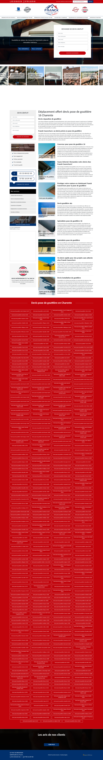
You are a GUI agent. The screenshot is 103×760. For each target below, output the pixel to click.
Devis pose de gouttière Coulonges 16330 (20, 620)
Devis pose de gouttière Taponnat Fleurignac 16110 (83, 354)
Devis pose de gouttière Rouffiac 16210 (20, 454)
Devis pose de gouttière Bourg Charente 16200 (83, 667)
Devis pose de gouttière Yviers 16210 (83, 311)
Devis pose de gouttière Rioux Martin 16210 (41, 458)
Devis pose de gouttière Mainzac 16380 (41, 529)
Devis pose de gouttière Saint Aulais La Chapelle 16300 (83, 432)
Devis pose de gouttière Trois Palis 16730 (62, 347)
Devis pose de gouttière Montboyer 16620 (62, 511)
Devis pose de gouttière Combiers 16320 (40, 623)
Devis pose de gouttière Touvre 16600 (41, 350)
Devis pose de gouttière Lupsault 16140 (62, 537)
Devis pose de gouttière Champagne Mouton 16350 (83, 647)
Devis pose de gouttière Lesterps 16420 (62, 551)
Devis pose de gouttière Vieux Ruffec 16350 (62, 331)
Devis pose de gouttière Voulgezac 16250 (83, 315)
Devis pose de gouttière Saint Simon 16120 (62, 379)
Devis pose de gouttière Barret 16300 (41, 692)
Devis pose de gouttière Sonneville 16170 (83, 361)
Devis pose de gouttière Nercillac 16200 (41, 491)
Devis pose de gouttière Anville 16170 (62, 705)
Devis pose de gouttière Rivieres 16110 (20, 458)
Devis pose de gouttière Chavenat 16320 (19, 635)
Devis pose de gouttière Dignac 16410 (41, 609)
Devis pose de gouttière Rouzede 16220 (62, 445)
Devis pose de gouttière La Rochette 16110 (62, 454)
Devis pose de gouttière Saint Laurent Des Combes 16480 (83, 401)
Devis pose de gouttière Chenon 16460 (41, 631)
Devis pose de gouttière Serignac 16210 (83, 364)
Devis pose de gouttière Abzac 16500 (72, 721)
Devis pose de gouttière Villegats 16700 (41, 327)
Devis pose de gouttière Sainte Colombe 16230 (20, 428)
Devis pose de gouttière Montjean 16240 (83, 503)
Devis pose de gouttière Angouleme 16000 (20, 710)
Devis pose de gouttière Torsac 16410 (20, 354)
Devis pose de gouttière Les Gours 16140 (40, 577)
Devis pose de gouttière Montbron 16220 (41, 511)
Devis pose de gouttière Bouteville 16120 (62, 667)
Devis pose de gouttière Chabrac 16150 (20, 655)
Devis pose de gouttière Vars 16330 (41, 343)
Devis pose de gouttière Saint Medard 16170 (19, 311)
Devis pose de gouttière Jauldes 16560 (20, 565)
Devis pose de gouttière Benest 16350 (41, 684)
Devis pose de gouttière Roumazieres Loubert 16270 (20, 542)
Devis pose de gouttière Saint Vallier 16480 (41, 375)
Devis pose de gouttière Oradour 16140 (41, 488)
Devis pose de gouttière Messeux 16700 (41, 514)
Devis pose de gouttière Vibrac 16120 (20, 336)
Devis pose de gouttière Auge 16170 (41, 701)
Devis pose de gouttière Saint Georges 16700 (41, 415)
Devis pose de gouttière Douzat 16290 (83, 606)
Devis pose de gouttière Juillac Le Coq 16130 (41, 562)
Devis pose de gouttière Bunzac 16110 (20, 658)
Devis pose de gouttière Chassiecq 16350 (40, 640)
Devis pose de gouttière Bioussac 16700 (83, 677)
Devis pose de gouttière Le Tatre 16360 (62, 354)
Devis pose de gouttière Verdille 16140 (41, 340)
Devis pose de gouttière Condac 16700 (20, 623)
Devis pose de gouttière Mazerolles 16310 (83, 517)
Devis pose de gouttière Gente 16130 (41, 582)
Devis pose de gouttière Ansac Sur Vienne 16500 (83, 705)
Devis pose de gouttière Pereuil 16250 (83, 476)
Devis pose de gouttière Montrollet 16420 (41, 503)
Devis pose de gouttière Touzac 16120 (20, 350)
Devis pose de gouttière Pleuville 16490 (20, 472)
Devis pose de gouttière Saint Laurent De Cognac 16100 (19, 406)
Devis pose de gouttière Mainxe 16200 (62, 529)
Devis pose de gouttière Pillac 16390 (19, 476)
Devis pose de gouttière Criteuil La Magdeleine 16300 (20, 613)
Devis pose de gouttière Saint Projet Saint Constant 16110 (62, 388)
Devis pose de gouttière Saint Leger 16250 (62, 401)
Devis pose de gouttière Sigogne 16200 (41, 364)
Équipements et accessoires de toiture (78, 17)
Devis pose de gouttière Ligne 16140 (83, 546)
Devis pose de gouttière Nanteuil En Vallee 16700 (62, 491)
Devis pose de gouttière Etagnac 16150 (20, 600)
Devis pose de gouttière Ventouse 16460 (62, 340)
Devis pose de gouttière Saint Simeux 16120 (83, 379)
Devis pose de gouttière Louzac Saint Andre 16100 (83, 538)
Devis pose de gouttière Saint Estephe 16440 (41, 423)
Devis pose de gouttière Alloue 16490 (20, 717)
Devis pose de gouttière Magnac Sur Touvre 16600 (41, 533)
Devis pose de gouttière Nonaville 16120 (19, 488)
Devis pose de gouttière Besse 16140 (41, 681)
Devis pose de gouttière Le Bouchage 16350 (41, 670)
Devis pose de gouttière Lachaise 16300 (20, 559)
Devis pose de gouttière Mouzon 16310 (62, 495)
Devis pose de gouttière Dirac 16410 (19, 609)
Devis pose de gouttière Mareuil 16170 (20, 525)
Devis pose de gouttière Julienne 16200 (62, 559)
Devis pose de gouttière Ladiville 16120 (83, 555)
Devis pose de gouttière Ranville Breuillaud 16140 (41, 462)
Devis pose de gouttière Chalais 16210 (62, 652)
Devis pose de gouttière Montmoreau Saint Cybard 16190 (62, 503)
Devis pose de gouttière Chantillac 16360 (19, 647)
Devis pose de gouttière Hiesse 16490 (20, 569)
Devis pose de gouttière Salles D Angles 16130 (83, 371)
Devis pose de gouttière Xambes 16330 (20, 315)
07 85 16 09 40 (30, 1)
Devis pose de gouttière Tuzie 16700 (83, 343)
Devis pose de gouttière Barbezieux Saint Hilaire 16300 (83, 692)
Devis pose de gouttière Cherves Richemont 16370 (83, 627)
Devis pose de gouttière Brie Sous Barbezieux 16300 (41, 662)
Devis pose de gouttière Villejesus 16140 (19, 327)
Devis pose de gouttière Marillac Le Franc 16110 (83, 521)
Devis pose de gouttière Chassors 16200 (20, 640)
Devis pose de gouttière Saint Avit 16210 (62, 432)
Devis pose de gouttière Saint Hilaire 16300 (83, 406)
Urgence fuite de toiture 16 (8, 17)
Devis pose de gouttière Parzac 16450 (41, 479)
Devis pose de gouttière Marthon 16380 (41, 521)
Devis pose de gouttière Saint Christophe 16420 (83, 428)
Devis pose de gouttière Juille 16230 (83, 559)
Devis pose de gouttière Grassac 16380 (62, 573)
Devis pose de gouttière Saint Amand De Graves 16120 (83, 437)
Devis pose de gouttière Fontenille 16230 (83, 591)
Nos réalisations (24, 49)
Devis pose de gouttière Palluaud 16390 (62, 479)
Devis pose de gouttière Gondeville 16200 (83, 577)
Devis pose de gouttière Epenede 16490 (20, 603)
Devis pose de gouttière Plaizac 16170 (62, 472)
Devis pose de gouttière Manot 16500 (83, 525)
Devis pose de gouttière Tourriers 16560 (83, 350)
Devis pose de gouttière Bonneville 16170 (20, 673)
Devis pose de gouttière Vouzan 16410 (41, 315)
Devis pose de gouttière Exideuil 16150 (62, 597)
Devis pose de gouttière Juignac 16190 (62, 562)
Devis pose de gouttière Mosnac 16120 (83, 499)
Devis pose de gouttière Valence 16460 (62, 343)
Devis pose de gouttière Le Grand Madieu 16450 (83, 573)
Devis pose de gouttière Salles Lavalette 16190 (20, 371)
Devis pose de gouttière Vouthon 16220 (62, 315)
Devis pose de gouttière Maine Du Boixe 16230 (19, 533)
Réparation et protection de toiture (43, 17)
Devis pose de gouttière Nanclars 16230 (83, 491)
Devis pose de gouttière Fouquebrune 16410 (41, 591)
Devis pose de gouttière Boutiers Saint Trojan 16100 (41, 667)
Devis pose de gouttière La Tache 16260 (41, 357)
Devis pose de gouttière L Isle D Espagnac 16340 (62, 566)
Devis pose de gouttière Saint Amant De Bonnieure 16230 (19, 441)
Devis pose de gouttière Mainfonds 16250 (83, 529)
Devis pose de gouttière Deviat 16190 (62, 609)
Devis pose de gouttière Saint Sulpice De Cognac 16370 (83, 375)
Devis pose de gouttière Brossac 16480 (41, 658)
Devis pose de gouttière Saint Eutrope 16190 (19, 423)
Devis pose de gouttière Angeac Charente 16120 (62, 710)
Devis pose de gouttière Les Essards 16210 (62, 600)
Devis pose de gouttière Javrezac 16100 (83, 562)
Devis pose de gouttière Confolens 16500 (62, 620)
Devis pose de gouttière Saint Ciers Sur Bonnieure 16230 (62, 428)
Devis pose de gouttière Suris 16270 (62, 357)
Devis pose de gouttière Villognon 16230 (40, 323)
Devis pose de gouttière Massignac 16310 (20, 521)
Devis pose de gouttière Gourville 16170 (19, 577)
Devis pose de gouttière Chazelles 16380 (83, 631)
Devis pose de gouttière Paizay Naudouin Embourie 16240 (83, 480)
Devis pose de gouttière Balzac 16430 (41, 696)
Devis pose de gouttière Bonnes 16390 (62, 673)
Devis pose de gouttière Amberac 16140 (83, 713)
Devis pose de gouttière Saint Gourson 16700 (41, 410)
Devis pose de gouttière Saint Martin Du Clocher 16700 (83, 397)
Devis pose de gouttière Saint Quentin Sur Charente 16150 (41, 388)
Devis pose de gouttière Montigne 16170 (19, 508)
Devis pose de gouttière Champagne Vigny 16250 (20, 652)
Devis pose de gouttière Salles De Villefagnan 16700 (41, 371)
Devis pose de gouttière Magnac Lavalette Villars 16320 (62, 533)
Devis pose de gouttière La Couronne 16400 (83, 613)
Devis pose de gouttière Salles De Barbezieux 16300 (62, 371)
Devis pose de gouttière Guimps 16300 (20, 573)
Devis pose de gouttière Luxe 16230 (19, 537)
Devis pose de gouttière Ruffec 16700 (20, 445)
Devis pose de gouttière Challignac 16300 (41, 652)
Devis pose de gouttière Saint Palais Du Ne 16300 (20, 393)
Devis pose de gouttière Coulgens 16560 (41, 620)
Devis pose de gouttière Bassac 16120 (83, 688)
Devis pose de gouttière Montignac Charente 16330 (62, 508)
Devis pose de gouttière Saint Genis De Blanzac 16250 (83, 415)
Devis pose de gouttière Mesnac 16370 (83, 514)
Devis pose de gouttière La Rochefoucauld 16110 (83, 454)
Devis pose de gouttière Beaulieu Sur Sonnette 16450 (20, 688)
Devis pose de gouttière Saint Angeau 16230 (20, 436)
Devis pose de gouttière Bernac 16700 (20, 684)
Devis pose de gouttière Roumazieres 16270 (20, 450)
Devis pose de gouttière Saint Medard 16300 (19, 397)
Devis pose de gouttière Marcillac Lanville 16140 (41, 526)
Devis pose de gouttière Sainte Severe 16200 (41, 384)
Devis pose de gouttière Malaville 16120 (19, 529)
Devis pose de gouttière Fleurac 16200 (41, 594)
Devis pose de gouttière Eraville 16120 (83, 600)
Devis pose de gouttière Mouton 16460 (83, 495)
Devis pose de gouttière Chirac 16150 (20, 627)
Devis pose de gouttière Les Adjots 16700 (51, 721)
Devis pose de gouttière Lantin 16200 (41, 311)
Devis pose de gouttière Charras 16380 (20, 644)
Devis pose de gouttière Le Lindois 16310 (19, 546)
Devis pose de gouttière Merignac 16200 (19, 517)
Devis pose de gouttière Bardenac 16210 (62, 692)
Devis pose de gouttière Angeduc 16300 (41, 710)
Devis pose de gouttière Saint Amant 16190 (62, 441)
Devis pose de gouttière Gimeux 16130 (20, 582)
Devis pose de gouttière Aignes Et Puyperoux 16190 (83, 717)
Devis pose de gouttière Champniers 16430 (62, 647)
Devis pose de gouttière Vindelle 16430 (20, 323)
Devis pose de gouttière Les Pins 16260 (83, 472)
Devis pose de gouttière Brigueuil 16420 (83, 658)
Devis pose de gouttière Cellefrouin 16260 (83, 655)
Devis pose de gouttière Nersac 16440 (83, 488)
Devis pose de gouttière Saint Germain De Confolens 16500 (20, 415)
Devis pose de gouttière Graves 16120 (41, 573)
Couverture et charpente (60, 17)
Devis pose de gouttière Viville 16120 (62, 318)
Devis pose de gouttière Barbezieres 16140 (20, 696)
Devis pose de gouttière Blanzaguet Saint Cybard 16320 (20, 677)
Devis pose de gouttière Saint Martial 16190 (20, 401)
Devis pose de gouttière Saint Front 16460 (20, 419)
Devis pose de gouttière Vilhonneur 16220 (20, 331)
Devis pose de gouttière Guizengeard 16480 (83, 569)
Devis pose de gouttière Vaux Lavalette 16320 (20, 343)
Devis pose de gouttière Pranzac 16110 (83, 465)
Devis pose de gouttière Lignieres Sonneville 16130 (62, 546)
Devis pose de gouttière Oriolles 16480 (41, 484)
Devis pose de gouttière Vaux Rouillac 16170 (83, 340)
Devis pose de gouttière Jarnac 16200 (41, 565)
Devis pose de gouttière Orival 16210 (20, 484)
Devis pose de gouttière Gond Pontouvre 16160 (62, 577)
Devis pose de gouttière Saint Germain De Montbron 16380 (83, 410)
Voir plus (51, 744)
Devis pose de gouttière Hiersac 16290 (41, 569)
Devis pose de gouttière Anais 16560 (19, 713)
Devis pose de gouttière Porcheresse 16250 (83, 468)
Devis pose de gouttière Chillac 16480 (41, 627)
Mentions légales (63, 755)
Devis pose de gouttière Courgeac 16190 (40, 617)
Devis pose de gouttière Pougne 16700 (62, 468)
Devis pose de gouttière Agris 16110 (30, 721)
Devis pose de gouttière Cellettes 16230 (62, 655)
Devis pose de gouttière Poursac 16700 (20, 468)
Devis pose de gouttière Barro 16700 (20, 692)
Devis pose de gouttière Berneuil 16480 (83, 681)
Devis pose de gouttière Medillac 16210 (41, 517)
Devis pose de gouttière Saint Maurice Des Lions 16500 (41, 397)
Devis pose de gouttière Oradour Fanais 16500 (83, 484)
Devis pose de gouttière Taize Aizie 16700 (20, 357)
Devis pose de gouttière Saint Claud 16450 (41, 428)
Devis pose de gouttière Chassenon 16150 (62, 640)
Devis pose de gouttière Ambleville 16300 (41, 713)
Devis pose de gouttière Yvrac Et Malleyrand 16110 (62, 311)
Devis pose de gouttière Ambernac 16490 (62, 713)
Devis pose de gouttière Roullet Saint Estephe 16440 (41, 450)
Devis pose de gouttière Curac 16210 (83, 609)
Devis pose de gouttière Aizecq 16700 (41, 717)
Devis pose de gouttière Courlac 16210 (20, 617)
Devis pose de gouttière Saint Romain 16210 (83, 384)
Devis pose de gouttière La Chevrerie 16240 (62, 627)
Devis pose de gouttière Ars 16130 (41, 705)
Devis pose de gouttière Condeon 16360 (83, 620)
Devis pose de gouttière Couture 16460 (62, 613)
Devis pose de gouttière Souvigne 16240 (41, 361)
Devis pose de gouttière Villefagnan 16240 (62, 327)
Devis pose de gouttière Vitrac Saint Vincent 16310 (83, 318)
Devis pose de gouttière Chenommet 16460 (62, 631)
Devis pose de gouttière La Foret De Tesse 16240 (62, 591)
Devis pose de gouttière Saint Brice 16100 (20, 432)
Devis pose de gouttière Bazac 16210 (41, 688)
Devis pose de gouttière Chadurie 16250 (83, 652)
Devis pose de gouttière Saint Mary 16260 (62, 397)
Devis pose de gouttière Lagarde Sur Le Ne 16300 (62, 555)
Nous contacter (36, 49)
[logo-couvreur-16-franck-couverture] (51, 9)
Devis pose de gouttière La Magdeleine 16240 (83, 533)
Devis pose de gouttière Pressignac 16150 (62, 465)
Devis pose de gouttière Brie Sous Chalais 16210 (19, 662)
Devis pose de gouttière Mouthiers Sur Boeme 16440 (41, 499)
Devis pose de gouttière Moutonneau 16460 (41, 495)
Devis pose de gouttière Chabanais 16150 (41, 655)
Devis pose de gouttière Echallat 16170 (41, 606)
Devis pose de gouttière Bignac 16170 (20, 681)
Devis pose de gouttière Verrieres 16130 (83, 336)
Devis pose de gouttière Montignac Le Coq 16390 (41, 508)
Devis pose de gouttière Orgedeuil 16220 (62, 484)
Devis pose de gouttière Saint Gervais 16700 (62, 410)
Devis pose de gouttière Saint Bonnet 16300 (41, 432)
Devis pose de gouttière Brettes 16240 (20, 667)
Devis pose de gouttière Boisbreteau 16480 (83, 673)
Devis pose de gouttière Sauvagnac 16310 (62, 367)
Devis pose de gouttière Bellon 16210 (62, 684)
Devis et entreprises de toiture (24, 17)
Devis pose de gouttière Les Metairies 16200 (20, 514)
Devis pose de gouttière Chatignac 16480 (41, 635)
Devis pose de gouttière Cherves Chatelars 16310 (20, 631)
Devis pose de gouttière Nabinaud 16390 (19, 495)
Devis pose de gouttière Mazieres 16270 (62, 517)
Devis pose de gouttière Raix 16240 (83, 462)
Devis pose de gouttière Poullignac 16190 (41, 468)
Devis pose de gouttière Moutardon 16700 (20, 499)
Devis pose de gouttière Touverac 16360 (62, 350)
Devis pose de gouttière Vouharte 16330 (19, 318)
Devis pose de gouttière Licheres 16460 (20, 551)
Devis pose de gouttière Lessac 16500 (83, 551)
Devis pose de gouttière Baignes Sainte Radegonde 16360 (62, 697)
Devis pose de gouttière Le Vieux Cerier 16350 (83, 332)
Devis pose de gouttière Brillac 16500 (62, 658)
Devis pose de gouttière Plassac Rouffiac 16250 (41, 472)
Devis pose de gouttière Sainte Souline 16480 (20, 379)
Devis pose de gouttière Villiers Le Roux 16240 (62, 323)
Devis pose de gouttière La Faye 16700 (20, 597)
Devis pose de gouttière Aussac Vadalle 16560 (83, 697)
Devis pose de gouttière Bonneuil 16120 (41, 673)
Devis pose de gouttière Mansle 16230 (62, 525)
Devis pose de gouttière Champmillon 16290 (41, 647)
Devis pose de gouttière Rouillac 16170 (62, 450)
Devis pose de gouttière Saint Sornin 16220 (41, 379)
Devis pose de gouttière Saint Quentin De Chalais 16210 (20, 388)
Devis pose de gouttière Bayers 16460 (62, 688)
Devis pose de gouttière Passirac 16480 (20, 479)
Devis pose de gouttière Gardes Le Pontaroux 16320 (41, 586)
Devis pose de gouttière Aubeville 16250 (62, 701)
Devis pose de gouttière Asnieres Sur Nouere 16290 (20, 705)
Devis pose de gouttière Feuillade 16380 (83, 594)
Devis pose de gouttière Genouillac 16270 (83, 582)
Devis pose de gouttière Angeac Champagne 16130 (83, 710)
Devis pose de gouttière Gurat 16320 (62, 569)
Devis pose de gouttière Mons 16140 (83, 511)
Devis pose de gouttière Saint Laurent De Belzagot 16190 (62, 406)
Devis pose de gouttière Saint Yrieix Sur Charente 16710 (20, 375)
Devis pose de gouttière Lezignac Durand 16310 (41, 551)
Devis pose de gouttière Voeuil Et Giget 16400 (41, 318)
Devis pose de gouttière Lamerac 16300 (41, 555)
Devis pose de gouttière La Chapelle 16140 (83, 644)
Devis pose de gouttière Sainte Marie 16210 (41, 401)
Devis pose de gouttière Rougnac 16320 (83, 450)
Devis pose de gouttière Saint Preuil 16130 (83, 388)
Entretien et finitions (95, 17)
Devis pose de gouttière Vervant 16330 (41, 336)
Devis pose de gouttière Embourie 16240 (62, 603)
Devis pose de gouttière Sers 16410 (62, 364)
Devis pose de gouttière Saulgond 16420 (83, 367)
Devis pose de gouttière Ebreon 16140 (62, 606)
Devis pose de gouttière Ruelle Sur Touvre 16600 (41, 445)
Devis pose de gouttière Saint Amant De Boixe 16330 (41, 441)
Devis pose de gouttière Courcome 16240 (62, 617)
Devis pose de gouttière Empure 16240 (41, 603)
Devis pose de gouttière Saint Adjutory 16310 (83, 441)
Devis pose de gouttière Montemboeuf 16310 (83, 508)
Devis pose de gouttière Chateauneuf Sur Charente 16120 (62, 636)
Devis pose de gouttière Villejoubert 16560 (83, 323)
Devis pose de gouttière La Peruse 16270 (40, 476)
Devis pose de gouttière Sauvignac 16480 (41, 367)
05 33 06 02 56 (16, 1)
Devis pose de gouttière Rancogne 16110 (62, 462)
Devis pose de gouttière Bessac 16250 (62, 681)
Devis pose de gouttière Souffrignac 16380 (62, 361)
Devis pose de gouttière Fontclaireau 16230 (20, 594)
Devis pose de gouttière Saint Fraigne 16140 (41, 419)
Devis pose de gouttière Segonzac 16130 (19, 367)
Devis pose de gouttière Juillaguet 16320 (19, 562)
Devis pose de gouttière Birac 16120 (62, 677)
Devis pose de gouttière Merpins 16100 (62, 514)
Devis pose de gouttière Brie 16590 (62, 662)
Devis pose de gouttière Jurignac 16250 (41, 559)
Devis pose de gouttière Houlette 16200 (83, 565)
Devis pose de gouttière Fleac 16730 (62, 594)
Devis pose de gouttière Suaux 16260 (83, 357)
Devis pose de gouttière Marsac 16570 (62, 521)
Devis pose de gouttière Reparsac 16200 (83, 458)
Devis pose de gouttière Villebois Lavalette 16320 (83, 327)
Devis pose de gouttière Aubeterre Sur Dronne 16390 (83, 701)
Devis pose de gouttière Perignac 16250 (62, 476)
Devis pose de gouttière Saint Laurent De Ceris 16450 (41, 406)
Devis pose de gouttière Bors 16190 (83, 670)
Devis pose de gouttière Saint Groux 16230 (20, 410)
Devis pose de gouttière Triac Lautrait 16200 (83, 347)
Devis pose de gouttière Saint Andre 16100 (41, 436)
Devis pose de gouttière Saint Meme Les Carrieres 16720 (62, 393)
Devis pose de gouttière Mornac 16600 (20, 503)
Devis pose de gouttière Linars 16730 (41, 546)
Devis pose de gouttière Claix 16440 (83, 623)
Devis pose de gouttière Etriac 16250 (83, 597)
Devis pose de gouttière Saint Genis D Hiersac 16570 (62, 415)
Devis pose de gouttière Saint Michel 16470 (41, 392)
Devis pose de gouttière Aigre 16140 (62, 717)
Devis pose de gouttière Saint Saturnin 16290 (62, 384)
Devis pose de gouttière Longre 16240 (62, 542)
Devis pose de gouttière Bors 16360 (62, 670)
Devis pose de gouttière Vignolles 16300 (41, 331)
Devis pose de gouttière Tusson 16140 (20, 347)
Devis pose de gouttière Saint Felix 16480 (83, 419)
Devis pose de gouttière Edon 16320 (83, 603)
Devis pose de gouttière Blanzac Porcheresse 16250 (41, 677)
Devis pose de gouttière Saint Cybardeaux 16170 (62, 423)
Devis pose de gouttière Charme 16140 (41, 644)
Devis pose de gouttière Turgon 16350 (41, 347)
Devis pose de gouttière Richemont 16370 (62, 458)
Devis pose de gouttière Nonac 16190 (62, 488)
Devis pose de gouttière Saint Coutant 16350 (83, 423)
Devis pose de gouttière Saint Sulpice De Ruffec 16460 (62, 375)
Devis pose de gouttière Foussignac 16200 (83, 586)
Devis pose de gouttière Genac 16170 (20, 586)
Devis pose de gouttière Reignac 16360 (20, 462)
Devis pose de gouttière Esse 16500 (41, 600)
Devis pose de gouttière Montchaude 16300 (20, 511)
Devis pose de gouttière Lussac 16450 (41, 537)
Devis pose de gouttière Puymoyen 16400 (41, 465)
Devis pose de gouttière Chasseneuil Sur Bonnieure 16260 (83, 640)
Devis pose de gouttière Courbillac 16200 (83, 617)
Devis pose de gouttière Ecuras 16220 (20, 606)
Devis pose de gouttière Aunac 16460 (20, 701)
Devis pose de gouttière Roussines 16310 (83, 445)
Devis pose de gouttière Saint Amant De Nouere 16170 (62, 437)
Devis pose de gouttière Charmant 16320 (62, 644)
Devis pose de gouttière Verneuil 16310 (20, 340)
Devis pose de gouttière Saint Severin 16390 (20, 384)
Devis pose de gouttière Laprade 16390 (20, 555)
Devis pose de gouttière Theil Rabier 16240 (41, 354)
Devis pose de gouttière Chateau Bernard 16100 (83, 636)
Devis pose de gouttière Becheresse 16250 (83, 684)
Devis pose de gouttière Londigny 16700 (83, 542)
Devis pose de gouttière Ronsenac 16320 (40, 454)
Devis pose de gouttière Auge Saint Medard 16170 (83, 393)
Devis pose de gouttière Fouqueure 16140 (20, 591)
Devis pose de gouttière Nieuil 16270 (20, 491)
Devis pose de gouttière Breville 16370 (83, 662)
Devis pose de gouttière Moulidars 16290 (62, 499)
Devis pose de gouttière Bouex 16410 (20, 670)
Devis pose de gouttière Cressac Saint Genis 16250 (41, 613)
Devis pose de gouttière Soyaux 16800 (20, 361)
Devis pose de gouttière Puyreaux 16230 (19, 465)
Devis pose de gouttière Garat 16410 (62, 586)
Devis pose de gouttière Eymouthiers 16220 (41, 597)
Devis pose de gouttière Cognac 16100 (62, 623)
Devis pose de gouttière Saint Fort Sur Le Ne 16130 (62, 419)
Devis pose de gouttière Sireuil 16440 (20, 364)
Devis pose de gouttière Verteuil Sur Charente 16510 (62, 336)
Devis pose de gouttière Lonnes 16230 (41, 542)
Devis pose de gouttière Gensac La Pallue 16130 (62, 582)
